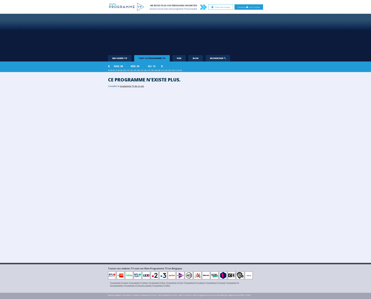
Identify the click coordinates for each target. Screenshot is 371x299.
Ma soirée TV (119, 58)
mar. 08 (118, 66)
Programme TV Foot (174, 282)
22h (166, 70)
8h (119, 70)
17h (148, 70)
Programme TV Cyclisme (194, 282)
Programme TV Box (157, 282)
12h (131, 70)
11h (127, 70)
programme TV (179, 9)
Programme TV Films (161, 285)
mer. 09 (135, 66)
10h (124, 70)
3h (181, 70)
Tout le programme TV (152, 58)
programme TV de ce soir (132, 86)
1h (176, 70)
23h (169, 70)
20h (159, 70)
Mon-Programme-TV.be (168, 295)
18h (152, 70)
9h (121, 70)
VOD (179, 58)
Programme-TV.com (149, 295)
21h (162, 70)
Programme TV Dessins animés (138, 285)
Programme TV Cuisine (215, 282)
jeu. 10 (151, 66)
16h (145, 70)
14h (138, 70)
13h (134, 70)
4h (109, 70)
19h (155, 70)
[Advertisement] (185, 33)
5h (111, 70)
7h (116, 70)
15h (141, 70)
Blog (196, 58)
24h (172, 70)
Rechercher (217, 58)
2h (178, 70)
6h (114, 70)
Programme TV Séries (138, 282)
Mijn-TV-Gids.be (185, 295)
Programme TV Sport (119, 282)
